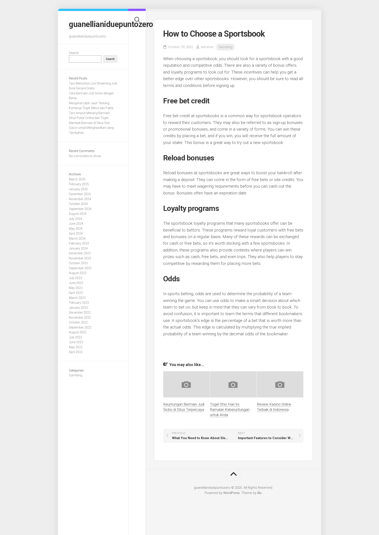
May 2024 (75, 228)
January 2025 (78, 189)
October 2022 (78, 322)
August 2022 (77, 332)
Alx (259, 493)
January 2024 (78, 248)
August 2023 (77, 273)
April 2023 (76, 292)
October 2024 (78, 204)
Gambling (75, 375)
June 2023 (76, 283)
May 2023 (75, 288)
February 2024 (79, 243)
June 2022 (76, 342)
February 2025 (79, 184)
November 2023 (80, 258)
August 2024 (77, 213)
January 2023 (78, 307)
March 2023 (77, 298)
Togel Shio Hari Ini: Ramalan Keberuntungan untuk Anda (230, 409)
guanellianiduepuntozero (93, 24)
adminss (207, 47)
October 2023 (78, 263)
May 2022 (75, 347)
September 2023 (80, 268)
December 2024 (80, 194)
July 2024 (75, 219)
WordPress (231, 493)
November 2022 (80, 317)
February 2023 (79, 302)
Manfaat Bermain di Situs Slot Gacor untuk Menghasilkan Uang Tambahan (91, 128)
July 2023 (75, 278)
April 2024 (76, 233)
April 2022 (76, 352)
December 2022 (80, 312)
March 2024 (77, 238)
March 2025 (77, 179)
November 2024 (80, 199)
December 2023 (80, 253)
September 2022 (80, 327)
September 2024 (80, 209)
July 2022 (75, 337)
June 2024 (76, 223)
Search (74, 53)
